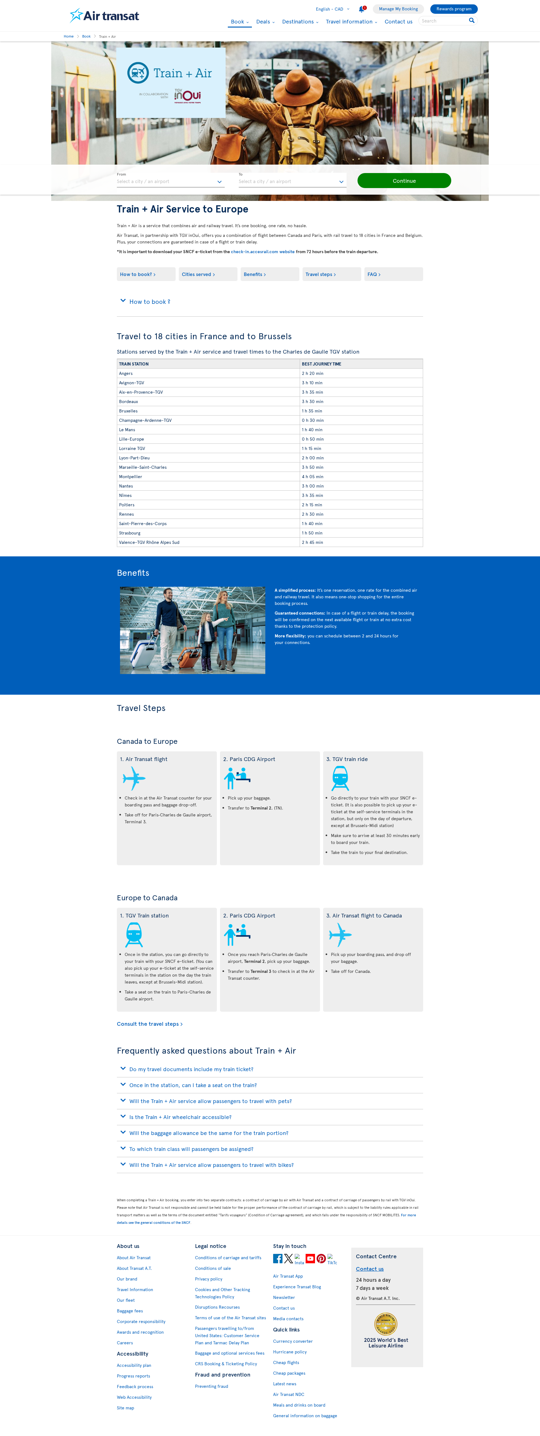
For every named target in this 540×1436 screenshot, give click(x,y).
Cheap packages (289, 1373)
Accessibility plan (134, 1365)
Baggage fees (130, 1311)
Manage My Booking (398, 9)
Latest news (284, 1384)
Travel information (348, 21)
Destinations (297, 21)
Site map (125, 1408)
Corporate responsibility (141, 1321)
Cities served (196, 273)
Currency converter (293, 1341)
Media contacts (288, 1318)
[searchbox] (448, 20)
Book (237, 22)
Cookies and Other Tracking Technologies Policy (222, 1293)
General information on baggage (305, 1415)
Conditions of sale (213, 1268)
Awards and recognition (140, 1332)
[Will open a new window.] (277, 1259)
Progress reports (133, 1376)
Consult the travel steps (148, 1023)
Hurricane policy (290, 1352)
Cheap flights (286, 1362)
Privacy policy (208, 1279)
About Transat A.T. (134, 1268)
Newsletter (284, 1297)
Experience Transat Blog (297, 1287)
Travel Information (135, 1289)
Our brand (127, 1279)
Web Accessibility (134, 1397)
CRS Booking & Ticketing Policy (226, 1364)
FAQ (372, 273)
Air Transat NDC (288, 1394)
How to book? (136, 273)
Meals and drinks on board (299, 1405)
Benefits (253, 273)
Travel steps (319, 273)
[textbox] (171, 180)
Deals (262, 21)
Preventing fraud (211, 1386)
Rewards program (454, 9)
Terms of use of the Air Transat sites (230, 1318)
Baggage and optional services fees (229, 1353)
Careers (125, 1343)
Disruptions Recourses (217, 1307)
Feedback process (135, 1386)
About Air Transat (134, 1257)
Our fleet (126, 1300)
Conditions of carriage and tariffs (228, 1257)
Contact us (398, 21)
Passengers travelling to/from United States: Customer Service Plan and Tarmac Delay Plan (227, 1335)
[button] (404, 180)
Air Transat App (288, 1276)
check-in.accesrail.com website (263, 251)
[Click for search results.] (472, 20)
